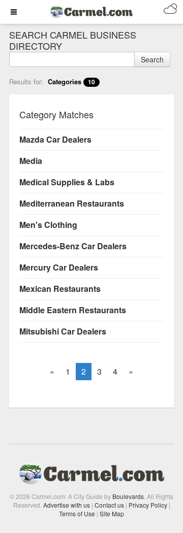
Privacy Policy (148, 505)
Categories (71, 81)
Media (30, 160)
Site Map (112, 513)
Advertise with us (66, 505)
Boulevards (128, 496)
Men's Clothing (48, 224)
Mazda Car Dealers (55, 139)
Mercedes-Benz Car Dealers (73, 246)
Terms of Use (77, 513)
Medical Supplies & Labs (66, 182)
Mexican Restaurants (60, 288)
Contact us (109, 505)
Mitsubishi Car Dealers (62, 331)
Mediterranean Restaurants (71, 203)
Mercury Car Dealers (58, 267)
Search (152, 59)
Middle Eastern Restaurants (72, 310)
